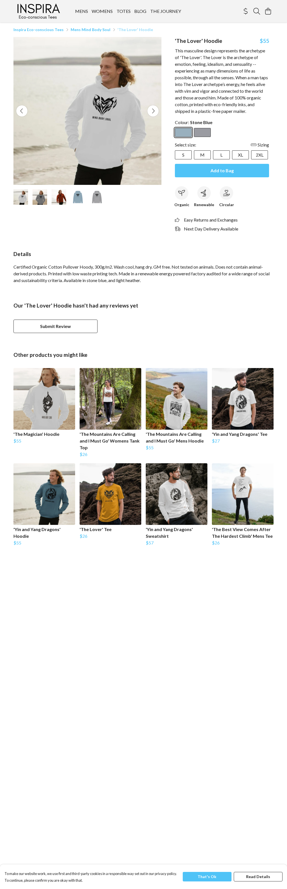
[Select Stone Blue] (183, 132)
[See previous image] (21, 111)
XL (240, 154)
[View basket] (268, 11)
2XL (259, 154)
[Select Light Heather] (202, 132)
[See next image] (153, 111)
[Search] (256, 11)
